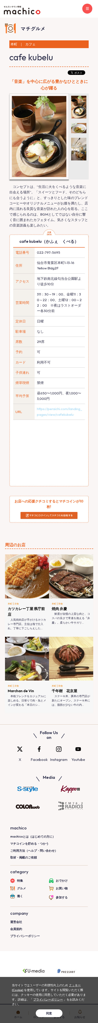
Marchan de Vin (21, 691)
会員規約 (16, 929)
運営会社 (16, 922)
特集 (20, 880)
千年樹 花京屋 (64, 691)
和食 (60, 603)
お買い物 (62, 888)
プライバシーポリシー (25, 936)
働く (20, 896)
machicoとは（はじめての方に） (32, 836)
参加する (62, 897)
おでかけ (62, 880)
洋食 (16, 603)
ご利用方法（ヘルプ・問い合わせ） (34, 850)
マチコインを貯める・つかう (29, 843)
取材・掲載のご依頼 (23, 857)
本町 (10, 603)
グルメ (21, 888)
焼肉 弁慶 (59, 608)
